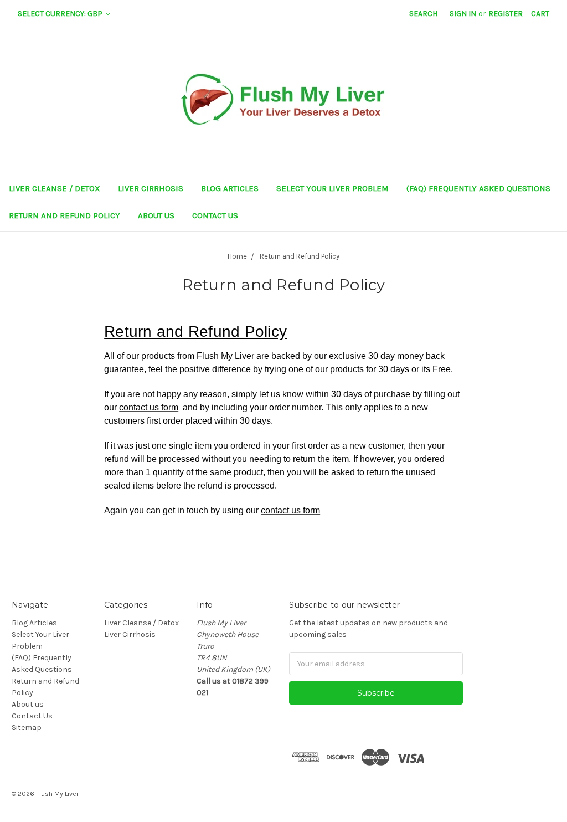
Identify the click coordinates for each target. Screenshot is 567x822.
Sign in (463, 13)
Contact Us (215, 215)
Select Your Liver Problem (332, 188)
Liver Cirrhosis (150, 188)
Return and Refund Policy (64, 215)
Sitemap (27, 727)
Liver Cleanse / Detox (54, 188)
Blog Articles (230, 188)
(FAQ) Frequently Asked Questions (478, 188)
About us (156, 215)
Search (423, 13)
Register (505, 13)
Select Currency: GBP (61, 13)
